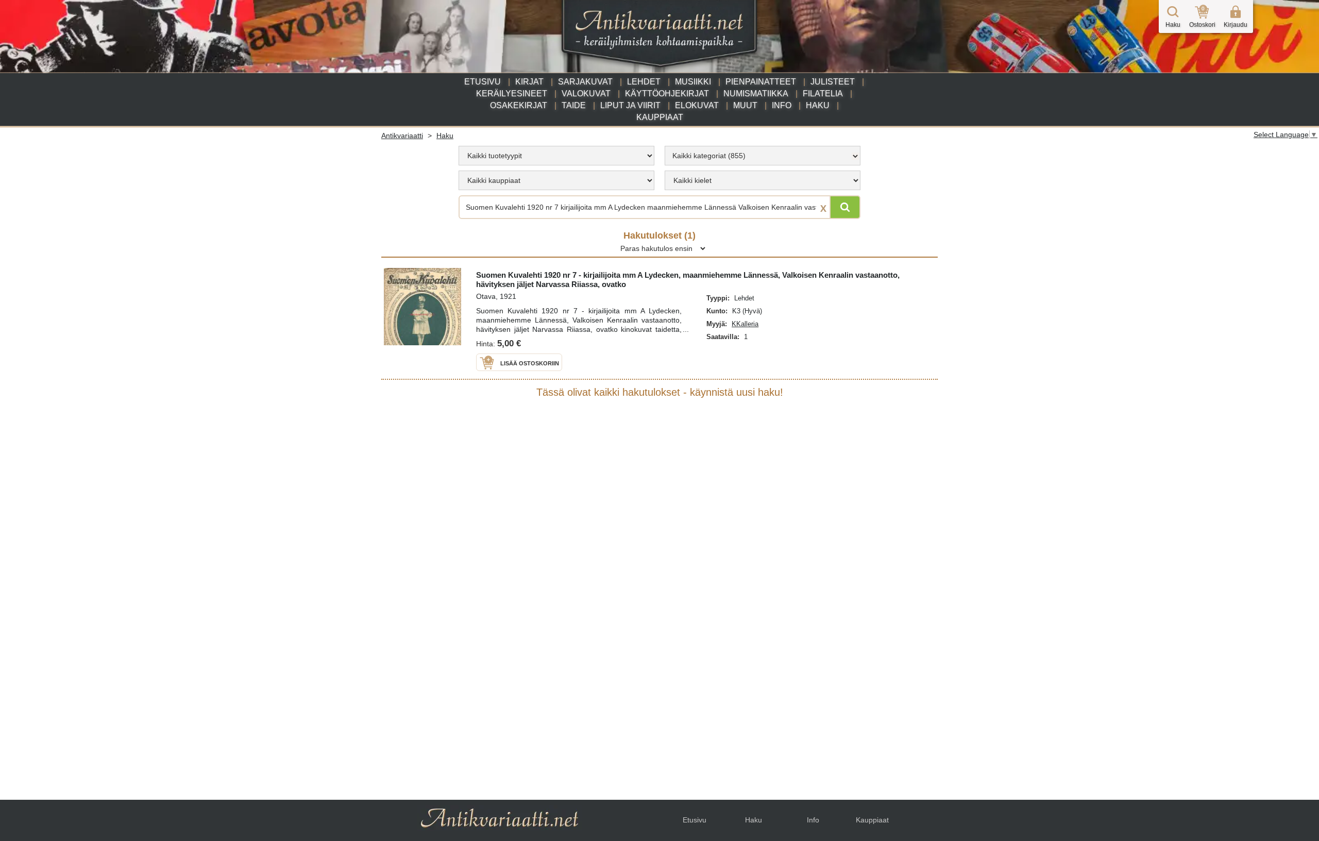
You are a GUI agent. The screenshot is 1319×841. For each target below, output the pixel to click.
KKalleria (745, 324)
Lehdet (644, 81)
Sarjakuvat (585, 81)
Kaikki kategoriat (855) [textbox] (709, 156)
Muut (745, 105)
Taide (574, 105)
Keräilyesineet (511, 93)
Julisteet (832, 81)
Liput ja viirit (630, 105)
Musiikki (693, 81)
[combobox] (762, 155)
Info (781, 105)
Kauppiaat (659, 117)
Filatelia (823, 93)
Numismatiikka (755, 93)
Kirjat (529, 81)
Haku (818, 105)
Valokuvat (586, 93)
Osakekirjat (518, 105)
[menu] (556, 155)
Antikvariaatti (402, 135)
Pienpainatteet (760, 81)
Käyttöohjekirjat (667, 93)
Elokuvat (697, 105)
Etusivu (482, 81)
